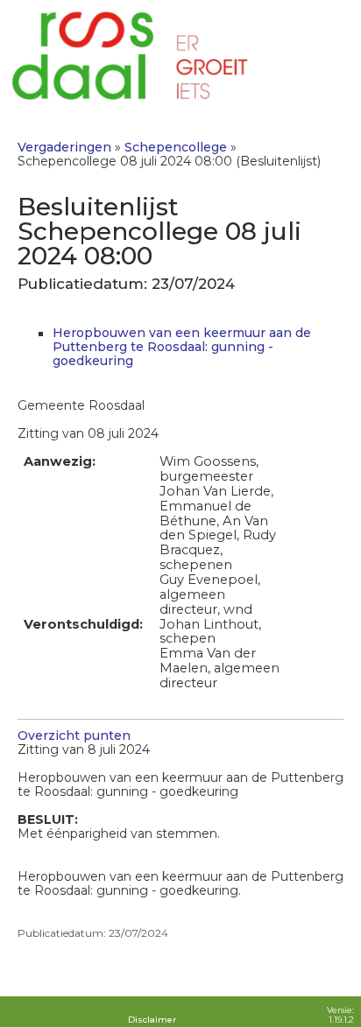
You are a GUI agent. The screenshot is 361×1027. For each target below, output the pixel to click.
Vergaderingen (64, 147)
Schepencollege (175, 147)
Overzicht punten (74, 735)
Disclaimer (152, 1019)
